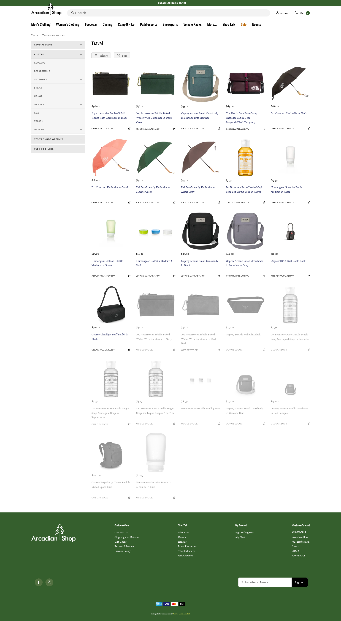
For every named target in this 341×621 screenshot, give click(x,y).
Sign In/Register (244, 532)
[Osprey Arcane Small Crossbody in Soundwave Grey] (245, 231)
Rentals (182, 541)
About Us (183, 532)
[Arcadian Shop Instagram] (49, 582)
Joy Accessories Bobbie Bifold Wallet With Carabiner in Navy (154, 337)
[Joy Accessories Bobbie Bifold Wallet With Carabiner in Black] (111, 83)
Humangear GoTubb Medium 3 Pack (154, 263)
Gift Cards (120, 541)
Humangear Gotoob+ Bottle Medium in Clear (286, 189)
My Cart (240, 537)
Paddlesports (148, 25)
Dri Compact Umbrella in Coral (109, 187)
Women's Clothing (67, 25)
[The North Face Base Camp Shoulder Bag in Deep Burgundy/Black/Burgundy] (245, 83)
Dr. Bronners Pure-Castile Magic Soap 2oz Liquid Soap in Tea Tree (155, 411)
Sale (244, 25)
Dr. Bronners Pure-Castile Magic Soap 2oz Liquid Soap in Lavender (290, 337)
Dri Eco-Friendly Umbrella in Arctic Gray (198, 189)
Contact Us (121, 532)
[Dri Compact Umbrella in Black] (290, 83)
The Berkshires (186, 551)
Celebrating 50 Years (172, 2)
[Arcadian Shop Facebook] (39, 582)
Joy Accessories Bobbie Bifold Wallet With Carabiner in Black (109, 115)
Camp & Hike (126, 25)
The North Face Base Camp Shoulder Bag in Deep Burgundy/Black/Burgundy (241, 117)
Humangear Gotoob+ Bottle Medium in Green (107, 263)
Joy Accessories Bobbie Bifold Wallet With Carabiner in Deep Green (154, 117)
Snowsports (170, 25)
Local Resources (187, 546)
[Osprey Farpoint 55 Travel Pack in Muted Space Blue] (111, 452)
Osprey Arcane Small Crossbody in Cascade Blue (244, 411)
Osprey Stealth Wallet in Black (243, 334)
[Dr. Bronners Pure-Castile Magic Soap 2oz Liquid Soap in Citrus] (245, 157)
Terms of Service (124, 546)
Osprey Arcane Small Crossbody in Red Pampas (289, 411)
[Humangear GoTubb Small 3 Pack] (200, 378)
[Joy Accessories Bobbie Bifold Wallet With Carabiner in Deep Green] (155, 83)
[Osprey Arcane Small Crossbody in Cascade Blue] (245, 378)
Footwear (91, 25)
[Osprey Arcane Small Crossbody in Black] (200, 231)
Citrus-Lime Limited (181, 613)
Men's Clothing (40, 25)
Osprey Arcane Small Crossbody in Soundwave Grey (244, 263)
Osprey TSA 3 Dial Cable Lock (288, 261)
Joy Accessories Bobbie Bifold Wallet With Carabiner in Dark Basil (198, 339)
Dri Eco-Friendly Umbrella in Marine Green (153, 189)
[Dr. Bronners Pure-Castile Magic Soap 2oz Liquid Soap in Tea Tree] (155, 378)
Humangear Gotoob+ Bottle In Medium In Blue (153, 485)
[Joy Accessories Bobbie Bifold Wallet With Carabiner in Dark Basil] (200, 304)
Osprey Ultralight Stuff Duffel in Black (109, 337)
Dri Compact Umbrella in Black (289, 113)
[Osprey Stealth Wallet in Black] (245, 304)
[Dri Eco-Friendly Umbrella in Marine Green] (155, 157)
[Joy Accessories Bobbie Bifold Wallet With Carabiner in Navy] (155, 304)
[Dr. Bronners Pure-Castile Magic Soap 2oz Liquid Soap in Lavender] (290, 304)
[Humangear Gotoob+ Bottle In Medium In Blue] (155, 452)
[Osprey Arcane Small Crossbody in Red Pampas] (290, 378)
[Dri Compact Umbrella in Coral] (111, 157)
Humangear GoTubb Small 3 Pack (200, 408)
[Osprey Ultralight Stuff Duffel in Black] (111, 304)
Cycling (107, 25)
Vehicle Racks (192, 25)
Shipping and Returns (127, 537)
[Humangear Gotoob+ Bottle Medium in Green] (111, 231)
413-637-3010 (299, 532)
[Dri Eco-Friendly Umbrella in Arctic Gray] (200, 157)
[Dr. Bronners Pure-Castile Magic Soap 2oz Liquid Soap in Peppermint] (111, 378)
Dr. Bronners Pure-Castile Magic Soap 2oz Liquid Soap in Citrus (244, 189)
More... (212, 25)
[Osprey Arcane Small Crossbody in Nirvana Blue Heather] (200, 83)
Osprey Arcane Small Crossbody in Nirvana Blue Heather (199, 115)
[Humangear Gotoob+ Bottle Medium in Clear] (290, 157)
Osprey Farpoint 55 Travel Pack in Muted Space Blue (111, 485)
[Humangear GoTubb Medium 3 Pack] (155, 231)
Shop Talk (229, 25)
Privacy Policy (123, 551)
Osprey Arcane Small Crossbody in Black (199, 263)
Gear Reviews (185, 555)
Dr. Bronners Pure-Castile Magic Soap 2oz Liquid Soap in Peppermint (110, 413)
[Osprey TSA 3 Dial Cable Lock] (290, 231)
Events (256, 25)
